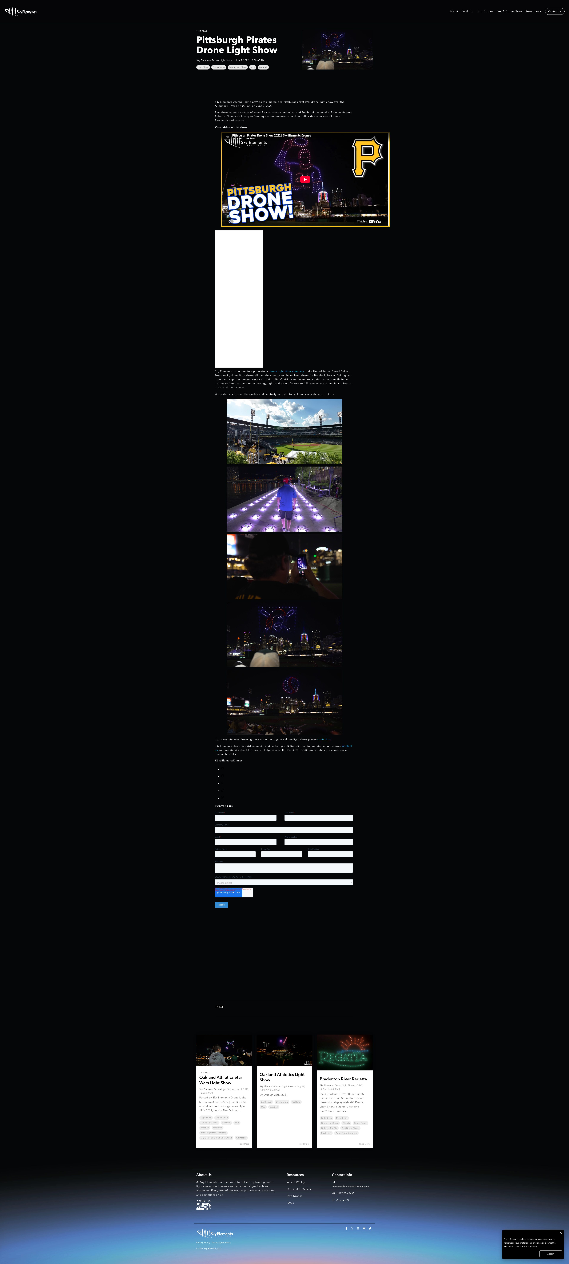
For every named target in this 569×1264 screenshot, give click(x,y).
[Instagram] (222, 784)
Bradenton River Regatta (343, 1079)
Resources (532, 11)
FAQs (290, 1203)
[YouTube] (222, 769)
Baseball (263, 67)
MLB (253, 67)
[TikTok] (222, 791)
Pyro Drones (485, 11)
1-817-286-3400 (345, 1193)
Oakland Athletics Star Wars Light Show (220, 1080)
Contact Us (554, 11)
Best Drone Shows (350, 1128)
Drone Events (360, 1123)
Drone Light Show (237, 67)
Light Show (203, 67)
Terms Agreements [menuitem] (221, 1242)
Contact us (241, 1137)
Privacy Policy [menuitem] (203, 1242)
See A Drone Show (509, 11)
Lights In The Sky (329, 1128)
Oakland (226, 1122)
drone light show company (287, 371)
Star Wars (217, 1127)
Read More (244, 1144)
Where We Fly (296, 1182)
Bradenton (326, 1133)
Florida (346, 1123)
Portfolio (467, 11)
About (454, 11)
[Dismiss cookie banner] (561, 1233)
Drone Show (219, 67)
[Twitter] (222, 798)
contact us (324, 739)
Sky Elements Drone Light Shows (215, 60)
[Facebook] (222, 776)
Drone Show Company (346, 1133)
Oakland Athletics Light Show (282, 1077)
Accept (550, 1253)
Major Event (341, 1118)
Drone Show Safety (299, 1189)
